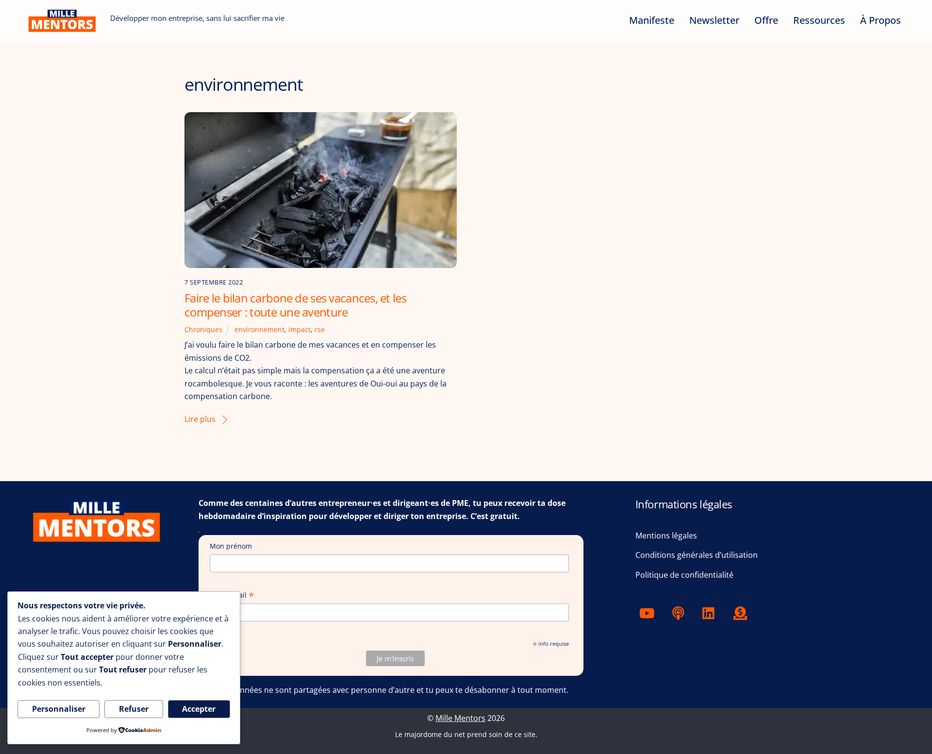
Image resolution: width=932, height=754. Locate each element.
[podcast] (679, 612)
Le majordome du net (430, 734)
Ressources (819, 20)
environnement (259, 329)
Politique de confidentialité (684, 575)
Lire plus (200, 419)
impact (299, 329)
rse (320, 329)
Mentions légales (666, 535)
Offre (766, 20)
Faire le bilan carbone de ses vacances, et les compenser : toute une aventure (295, 305)
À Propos (880, 20)
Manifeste (651, 20)
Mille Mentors (460, 718)
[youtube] (648, 612)
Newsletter (714, 20)
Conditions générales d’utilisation (696, 555)
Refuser (134, 709)
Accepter (199, 709)
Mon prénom (231, 546)
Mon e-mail (232, 595)
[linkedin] (711, 612)
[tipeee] (742, 612)
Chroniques (203, 329)
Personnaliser (58, 709)
